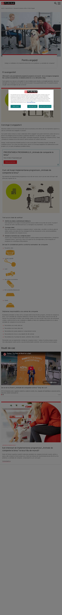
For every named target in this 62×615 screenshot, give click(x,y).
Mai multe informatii (31, 102)
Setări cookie (16, 106)
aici (32, 101)
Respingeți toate (32, 106)
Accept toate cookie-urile (45, 106)
